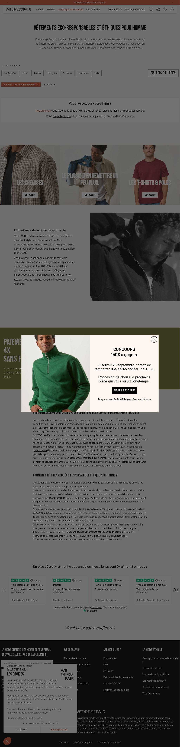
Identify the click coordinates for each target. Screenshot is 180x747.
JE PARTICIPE (124, 390)
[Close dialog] (154, 339)
